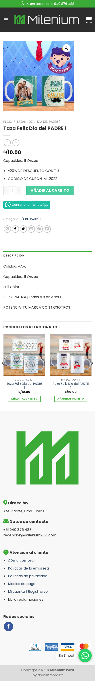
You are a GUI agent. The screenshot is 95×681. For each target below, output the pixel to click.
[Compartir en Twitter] (23, 229)
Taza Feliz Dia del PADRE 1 (24, 386)
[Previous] (3, 372)
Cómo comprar (21, 560)
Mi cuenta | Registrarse (28, 591)
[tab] (47, 255)
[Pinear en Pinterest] (39, 229)
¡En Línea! (66, 655)
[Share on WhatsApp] (7, 229)
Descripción (14, 255)
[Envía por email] (31, 229)
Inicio (7, 122)
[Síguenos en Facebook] (8, 626)
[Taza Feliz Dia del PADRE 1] (24, 355)
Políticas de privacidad (27, 576)
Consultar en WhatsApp (30, 204)
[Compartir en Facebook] (15, 229)
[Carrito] (88, 19)
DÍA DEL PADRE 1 (48, 122)
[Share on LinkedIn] (47, 229)
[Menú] (6, 19)
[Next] (92, 372)
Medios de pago (21, 583)
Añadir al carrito (50, 190)
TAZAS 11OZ (25, 122)
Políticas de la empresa (28, 568)
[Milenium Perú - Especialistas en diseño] (47, 20)
